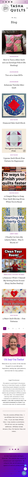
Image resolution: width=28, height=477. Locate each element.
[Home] (12, 17)
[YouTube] (11, 2)
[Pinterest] (6, 2)
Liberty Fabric (14, 233)
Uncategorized (14, 56)
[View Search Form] (25, 2)
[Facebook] (9, 2)
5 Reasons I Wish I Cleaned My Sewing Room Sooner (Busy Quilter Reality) (14, 280)
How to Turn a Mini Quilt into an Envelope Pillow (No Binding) (14, 62)
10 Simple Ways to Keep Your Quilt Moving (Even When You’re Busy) (14, 199)
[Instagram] (3, 2)
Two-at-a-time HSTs (14, 75)
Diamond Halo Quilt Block (14, 123)
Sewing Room (7, 274)
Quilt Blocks (14, 119)
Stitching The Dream (18, 274)
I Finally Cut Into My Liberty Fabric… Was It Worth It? (14, 240)
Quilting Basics (14, 193)
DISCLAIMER (20, 469)
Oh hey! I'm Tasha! (14, 359)
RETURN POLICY (17, 474)
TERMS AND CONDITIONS (10, 471)
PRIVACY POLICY (9, 469)
